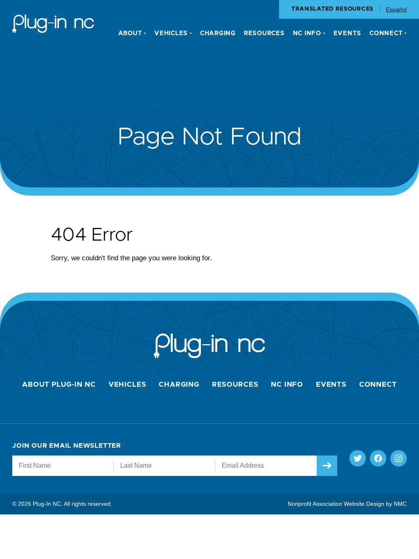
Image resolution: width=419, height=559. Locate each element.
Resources (235, 384)
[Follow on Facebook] (378, 458)
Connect (378, 384)
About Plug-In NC (59, 384)
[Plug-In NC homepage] (53, 23)
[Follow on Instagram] (398, 458)
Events (331, 384)
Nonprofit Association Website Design (336, 503)
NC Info (287, 384)
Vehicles (127, 384)
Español (396, 9)
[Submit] (327, 465)
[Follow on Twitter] (357, 458)
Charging (179, 384)
